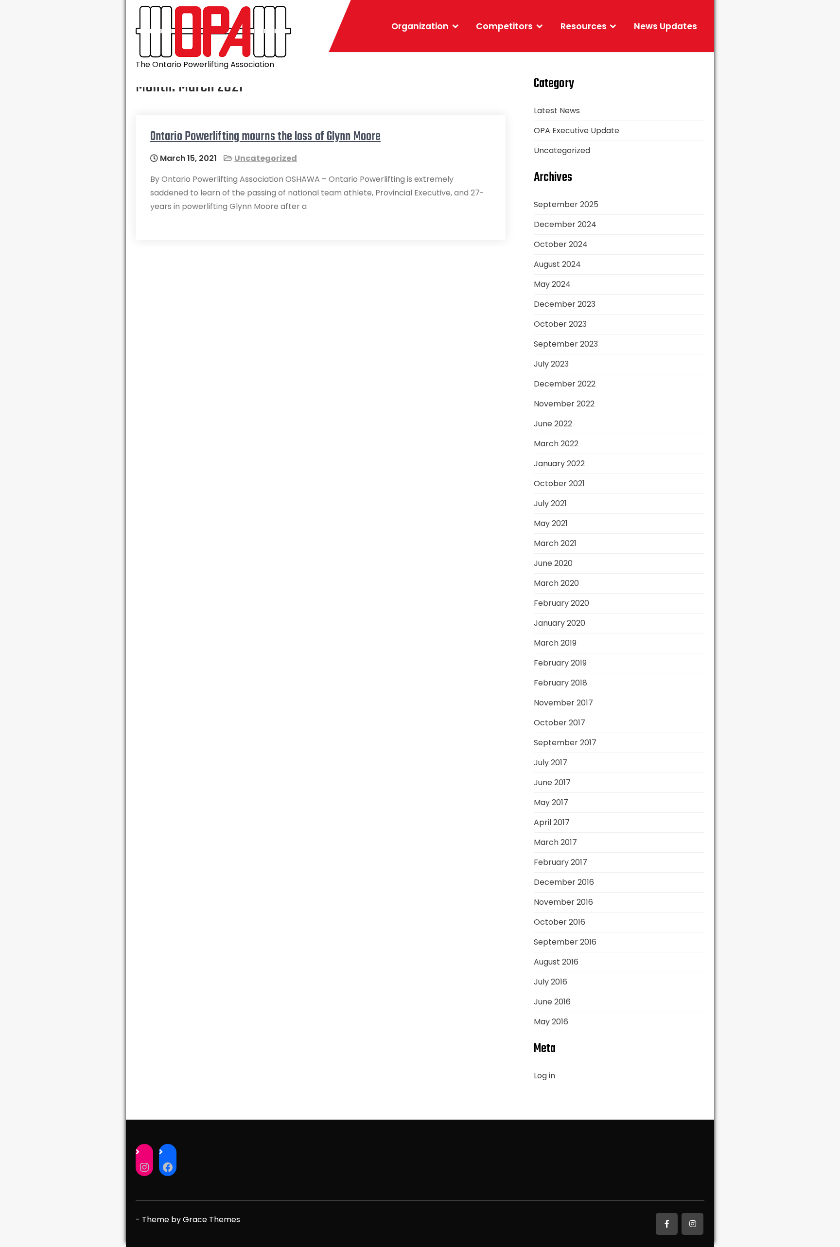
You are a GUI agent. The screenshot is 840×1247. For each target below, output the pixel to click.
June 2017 (552, 782)
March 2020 (556, 583)
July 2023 (551, 363)
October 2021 (559, 483)
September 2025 (566, 204)
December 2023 (564, 304)
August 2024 (557, 264)
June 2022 (553, 423)
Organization (420, 26)
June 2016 (552, 1001)
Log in (544, 1075)
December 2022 (564, 383)
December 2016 (564, 882)
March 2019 (555, 643)
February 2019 (560, 662)
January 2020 (559, 623)
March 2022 (556, 443)
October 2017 (559, 722)
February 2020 (561, 603)
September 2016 (565, 942)
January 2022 (559, 463)
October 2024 (561, 244)
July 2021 (550, 503)
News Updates (665, 26)
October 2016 (559, 922)
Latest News (557, 110)
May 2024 (552, 284)
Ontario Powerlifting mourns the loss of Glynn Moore (265, 136)
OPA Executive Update (576, 130)
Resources (583, 26)
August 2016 (556, 961)
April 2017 (552, 822)
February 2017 (560, 862)
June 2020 (553, 563)
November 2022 (564, 403)
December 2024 (565, 224)
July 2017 (550, 762)
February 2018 (560, 682)
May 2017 (551, 802)
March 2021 (555, 543)
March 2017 (555, 842)
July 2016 (550, 981)
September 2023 (566, 344)
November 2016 (563, 902)
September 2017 (565, 742)
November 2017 (563, 702)
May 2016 (551, 1021)
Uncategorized (265, 158)
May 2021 (551, 523)
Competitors (504, 26)
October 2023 (560, 324)
